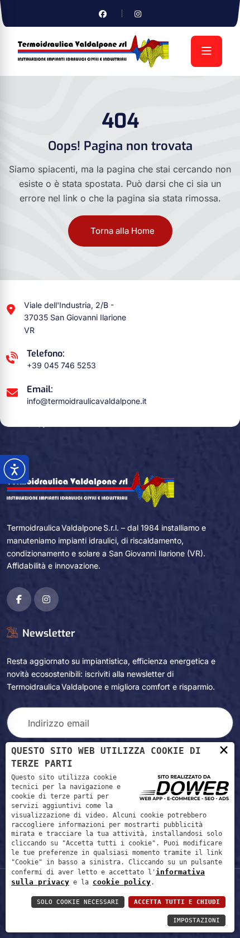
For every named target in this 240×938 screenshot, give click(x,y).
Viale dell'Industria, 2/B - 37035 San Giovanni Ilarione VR (75, 317)
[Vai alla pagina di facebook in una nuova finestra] (103, 13)
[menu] (206, 51)
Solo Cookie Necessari (78, 902)
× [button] (224, 749)
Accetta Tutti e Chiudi (177, 902)
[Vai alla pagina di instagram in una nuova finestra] (138, 13)
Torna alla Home (122, 230)
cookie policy (122, 882)
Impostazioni (196, 920)
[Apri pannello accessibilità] (14, 469)
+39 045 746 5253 (61, 365)
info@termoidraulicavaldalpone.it (87, 401)
